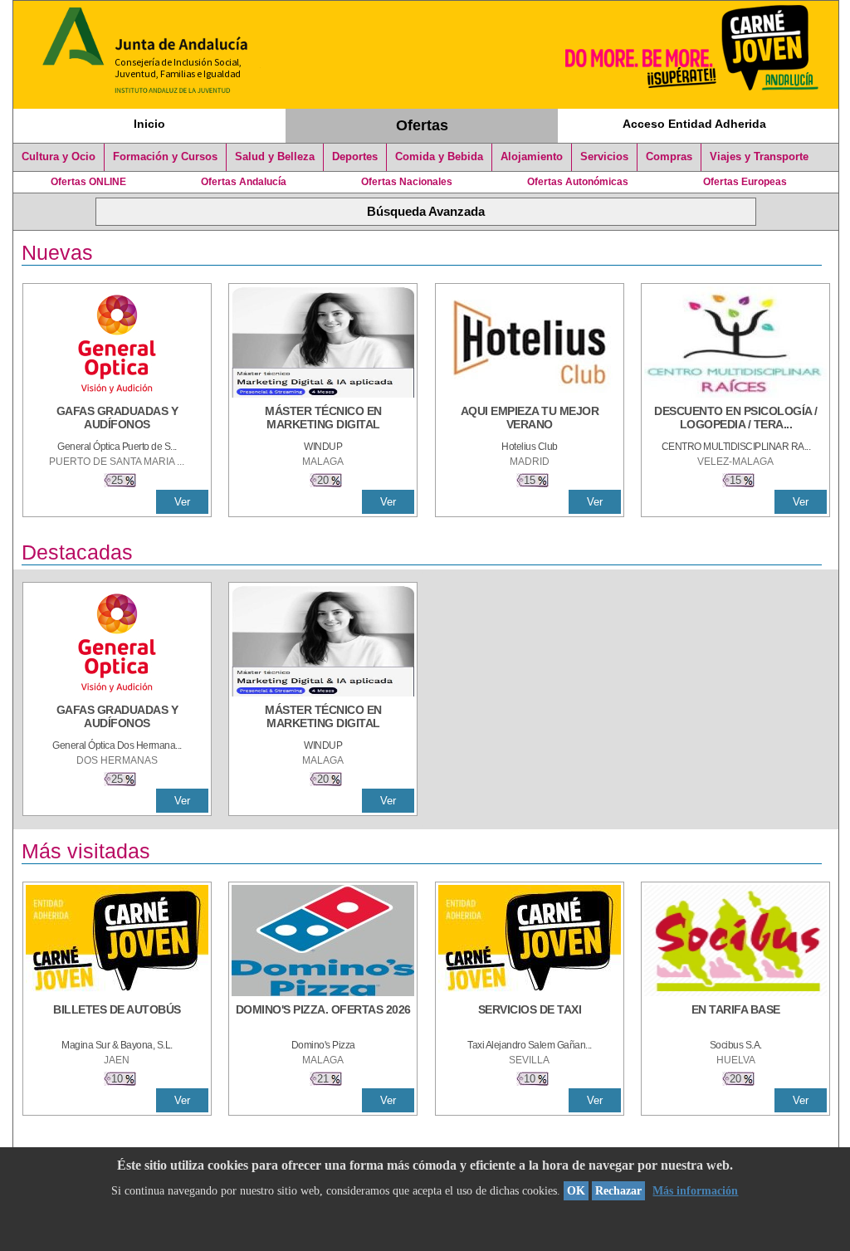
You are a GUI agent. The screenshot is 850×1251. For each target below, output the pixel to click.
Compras (669, 157)
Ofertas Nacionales (406, 182)
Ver (182, 502)
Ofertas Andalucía (243, 182)
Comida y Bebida (439, 157)
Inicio (149, 123)
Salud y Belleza (275, 157)
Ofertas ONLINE (88, 182)
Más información (695, 1191)
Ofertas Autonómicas (577, 182)
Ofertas (422, 125)
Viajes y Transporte (759, 157)
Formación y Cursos (165, 157)
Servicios (604, 157)
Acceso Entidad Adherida (694, 123)
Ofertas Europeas (745, 182)
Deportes (355, 157)
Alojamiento (532, 157)
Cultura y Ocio (58, 157)
